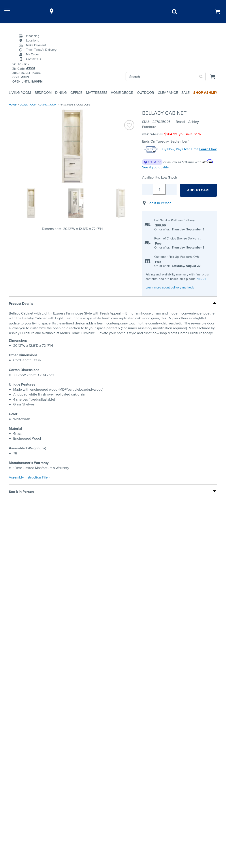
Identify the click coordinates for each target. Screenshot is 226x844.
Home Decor (122, 92)
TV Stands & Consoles (74, 105)
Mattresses (96, 92)
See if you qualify (155, 167)
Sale (185, 92)
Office (76, 92)
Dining (61, 92)
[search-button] (201, 76)
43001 (201, 279)
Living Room (20, 92)
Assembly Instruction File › (29, 477)
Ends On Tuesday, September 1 (165, 141)
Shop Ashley (205, 92)
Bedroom (43, 92)
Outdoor (145, 92)
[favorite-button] (129, 125)
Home (13, 105)
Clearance (168, 92)
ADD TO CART (198, 190)
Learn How (208, 149)
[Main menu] (7, 11)
